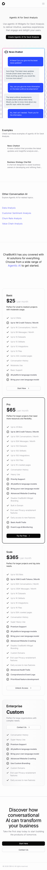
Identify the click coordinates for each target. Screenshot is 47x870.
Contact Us (22, 727)
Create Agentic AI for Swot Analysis (23, 37)
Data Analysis (9, 207)
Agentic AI (14, 265)
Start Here (23, 843)
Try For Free (22, 536)
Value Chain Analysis (12, 223)
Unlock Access (21, 688)
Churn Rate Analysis (12, 218)
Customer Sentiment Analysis (16, 213)
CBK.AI (11, 866)
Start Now (21, 388)
